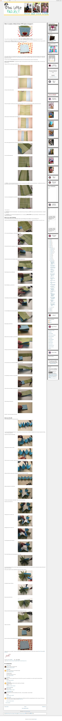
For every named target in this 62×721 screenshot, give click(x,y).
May (51, 256)
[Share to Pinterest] (19, 659)
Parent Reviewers (51, 339)
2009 (50, 247)
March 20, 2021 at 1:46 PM (10, 695)
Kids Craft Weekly (51, 336)
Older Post (44, 706)
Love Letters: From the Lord (52, 286)
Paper (18, 660)
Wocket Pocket (40, 651)
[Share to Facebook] (18, 659)
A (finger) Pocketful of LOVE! (52, 301)
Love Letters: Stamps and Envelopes (52, 289)
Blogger (35, 719)
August (51, 253)
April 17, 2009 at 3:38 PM (10, 675)
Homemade (15, 660)
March (51, 259)
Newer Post (6, 706)
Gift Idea (13, 660)
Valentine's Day (19, 56)
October (51, 250)
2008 (50, 308)
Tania (7, 677)
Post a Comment (8, 702)
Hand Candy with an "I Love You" (52, 284)
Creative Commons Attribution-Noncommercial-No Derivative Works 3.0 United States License (53, 375)
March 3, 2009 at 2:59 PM (10, 671)
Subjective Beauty (53, 363)
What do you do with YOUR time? (52, 275)
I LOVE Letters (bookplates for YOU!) (52, 305)
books (7, 660)
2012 (50, 243)
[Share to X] (17, 659)
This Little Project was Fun (22, 660)
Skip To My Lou (51, 342)
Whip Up (50, 348)
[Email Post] (14, 659)
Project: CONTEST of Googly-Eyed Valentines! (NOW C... (52, 294)
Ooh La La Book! (52, 302)
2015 (50, 239)
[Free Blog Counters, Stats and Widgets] (33, 713)
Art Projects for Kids (51, 330)
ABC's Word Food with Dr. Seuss (52, 267)
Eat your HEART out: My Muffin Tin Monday (52, 298)
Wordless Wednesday (52, 269)
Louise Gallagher (9, 691)
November (52, 249)
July (51, 254)
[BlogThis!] (16, 659)
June (51, 255)
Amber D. (8, 665)
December (52, 248)
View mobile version (25, 708)
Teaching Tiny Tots (51, 345)
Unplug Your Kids (51, 346)
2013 (50, 242)
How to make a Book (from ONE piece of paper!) (52, 262)
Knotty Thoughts (9, 687)
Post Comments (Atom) (27, 711)
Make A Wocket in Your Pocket (52, 265)
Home (25, 706)
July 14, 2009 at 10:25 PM (10, 680)
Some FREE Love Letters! (52, 291)
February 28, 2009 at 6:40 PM (10, 667)
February (51, 260)
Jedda (50, 320)
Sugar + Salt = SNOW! (52, 271)
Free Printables (51, 333)
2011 (50, 244)
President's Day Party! (52, 278)
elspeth (8, 669)
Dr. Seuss (10, 660)
